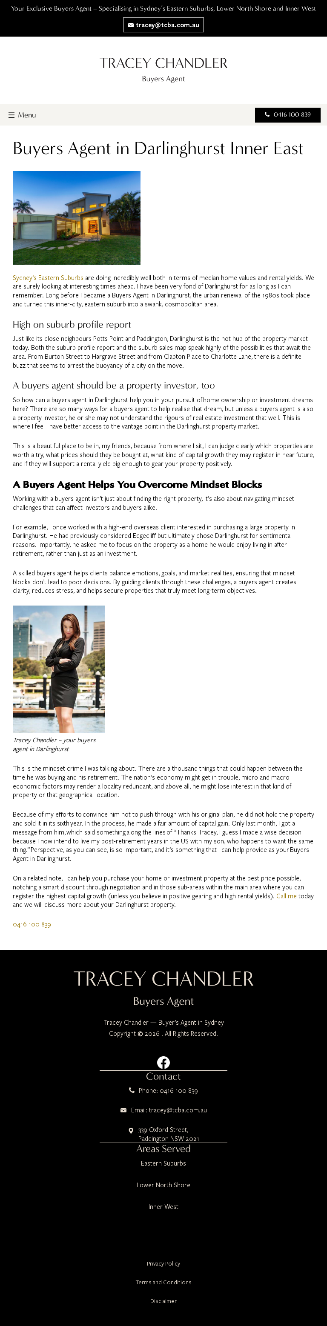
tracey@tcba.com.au (166, 24)
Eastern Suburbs (163, 1163)
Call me (286, 896)
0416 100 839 (292, 114)
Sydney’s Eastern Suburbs (48, 277)
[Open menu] (21, 115)
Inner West (163, 1206)
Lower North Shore (163, 1184)
